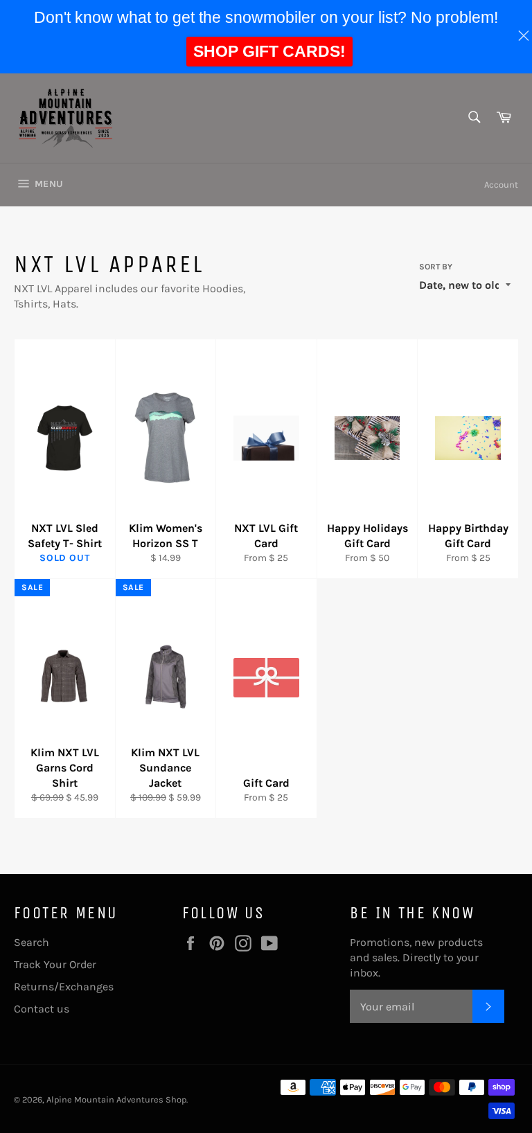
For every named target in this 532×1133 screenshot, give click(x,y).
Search (31, 942)
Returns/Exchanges (64, 986)
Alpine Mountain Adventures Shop (116, 1099)
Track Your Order (55, 964)
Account (501, 184)
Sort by (435, 266)
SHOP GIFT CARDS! (269, 51)
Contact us (41, 1008)
